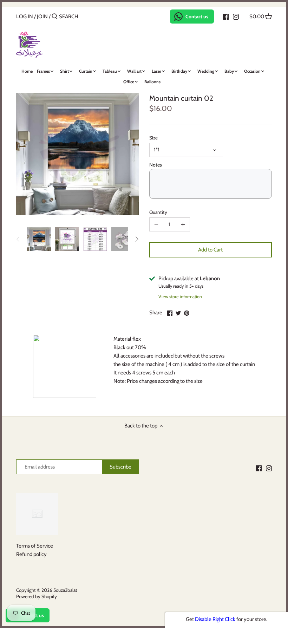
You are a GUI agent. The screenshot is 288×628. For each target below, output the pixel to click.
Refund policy (31, 554)
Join (42, 16)
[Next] (136, 239)
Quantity (158, 212)
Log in (24, 16)
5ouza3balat (65, 590)
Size (153, 137)
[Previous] (18, 239)
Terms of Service (34, 546)
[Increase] (183, 224)
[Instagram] (236, 16)
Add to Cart (210, 250)
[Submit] (55, 17)
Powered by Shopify (36, 596)
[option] (39, 239)
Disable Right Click (215, 619)
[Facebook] (226, 16)
